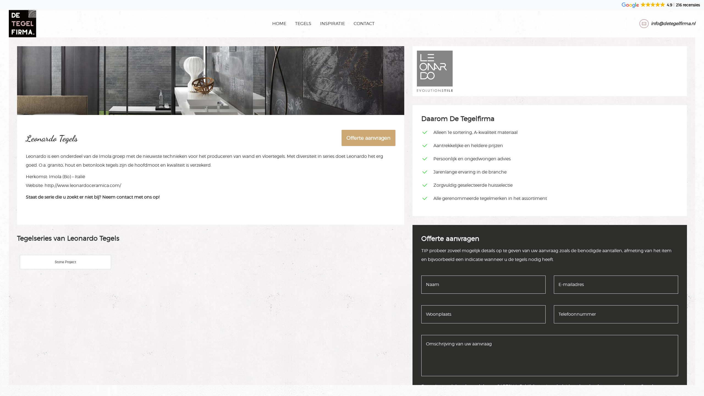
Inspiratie (332, 23)
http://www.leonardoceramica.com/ (83, 185)
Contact (364, 23)
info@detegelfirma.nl (673, 23)
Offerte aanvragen (368, 138)
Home (279, 23)
